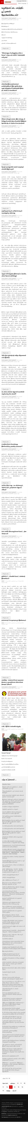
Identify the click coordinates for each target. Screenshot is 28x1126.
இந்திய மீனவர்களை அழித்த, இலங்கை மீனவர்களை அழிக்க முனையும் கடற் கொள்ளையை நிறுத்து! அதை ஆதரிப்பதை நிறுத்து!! (13, 1051)
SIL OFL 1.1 (19, 1117)
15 (18, 1087)
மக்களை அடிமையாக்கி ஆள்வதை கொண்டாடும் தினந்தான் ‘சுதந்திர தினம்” (12, 978)
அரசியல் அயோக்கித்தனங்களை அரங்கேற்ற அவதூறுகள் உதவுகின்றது (13, 1041)
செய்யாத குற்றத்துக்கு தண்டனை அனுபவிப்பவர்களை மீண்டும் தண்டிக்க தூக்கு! (12, 994)
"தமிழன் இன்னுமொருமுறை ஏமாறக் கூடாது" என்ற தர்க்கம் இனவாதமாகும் (13, 861)
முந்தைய (12, 1083)
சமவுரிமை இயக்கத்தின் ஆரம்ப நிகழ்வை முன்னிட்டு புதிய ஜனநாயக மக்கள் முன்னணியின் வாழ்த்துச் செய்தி (12, 922)
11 (3, 1087)
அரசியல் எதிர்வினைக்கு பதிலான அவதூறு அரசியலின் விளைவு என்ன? (13, 887)
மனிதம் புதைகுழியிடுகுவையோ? (10, 874)
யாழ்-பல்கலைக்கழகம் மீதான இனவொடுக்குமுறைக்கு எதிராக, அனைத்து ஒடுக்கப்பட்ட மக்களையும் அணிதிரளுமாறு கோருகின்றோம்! (13, 893)
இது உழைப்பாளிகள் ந (7, 951)
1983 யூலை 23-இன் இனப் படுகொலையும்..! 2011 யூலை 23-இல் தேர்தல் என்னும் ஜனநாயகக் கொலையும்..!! (13, 1004)
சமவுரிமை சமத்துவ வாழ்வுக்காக (10, 806)
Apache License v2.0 (12, 1115)
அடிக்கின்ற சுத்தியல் (7, 938)
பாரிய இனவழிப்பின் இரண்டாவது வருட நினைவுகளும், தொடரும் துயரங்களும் (12, 1017)
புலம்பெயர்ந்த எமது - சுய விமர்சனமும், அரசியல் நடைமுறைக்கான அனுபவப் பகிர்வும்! (12, 487)
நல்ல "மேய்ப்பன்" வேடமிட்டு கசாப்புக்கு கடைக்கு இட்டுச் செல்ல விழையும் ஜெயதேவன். (11, 1070)
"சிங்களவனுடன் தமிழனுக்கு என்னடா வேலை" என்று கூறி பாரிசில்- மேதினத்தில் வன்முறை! (13, 55)
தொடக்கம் (5, 1083)
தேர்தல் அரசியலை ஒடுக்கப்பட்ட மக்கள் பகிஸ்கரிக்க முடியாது (12, 787)
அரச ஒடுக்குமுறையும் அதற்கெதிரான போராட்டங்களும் (12, 816)
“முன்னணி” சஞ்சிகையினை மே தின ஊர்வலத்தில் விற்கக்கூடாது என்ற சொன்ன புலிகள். (13, 1022)
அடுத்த (8, 1090)
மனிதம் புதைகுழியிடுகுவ (8, 877)
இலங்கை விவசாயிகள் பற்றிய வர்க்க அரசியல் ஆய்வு (14, 968)
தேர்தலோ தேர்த (6, 784)
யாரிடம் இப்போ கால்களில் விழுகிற (11, 726)
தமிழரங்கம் (5, 1111)
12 (7, 1087)
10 (24, 1083)
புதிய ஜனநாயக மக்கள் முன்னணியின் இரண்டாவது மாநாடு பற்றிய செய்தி (12, 1045)
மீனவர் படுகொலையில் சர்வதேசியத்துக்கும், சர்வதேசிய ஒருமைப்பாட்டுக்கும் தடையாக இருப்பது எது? (13, 1036)
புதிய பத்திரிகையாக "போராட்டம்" (10, 880)
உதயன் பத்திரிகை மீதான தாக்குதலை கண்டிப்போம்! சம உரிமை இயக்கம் (12, 812)
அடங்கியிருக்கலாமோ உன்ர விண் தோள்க (12, 826)
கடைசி (14, 1090)
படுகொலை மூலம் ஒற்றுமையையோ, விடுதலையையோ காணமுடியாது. (11, 903)
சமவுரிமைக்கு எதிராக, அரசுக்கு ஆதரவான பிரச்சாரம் (13, 857)
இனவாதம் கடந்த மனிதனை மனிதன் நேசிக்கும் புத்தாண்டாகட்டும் (11, 883)
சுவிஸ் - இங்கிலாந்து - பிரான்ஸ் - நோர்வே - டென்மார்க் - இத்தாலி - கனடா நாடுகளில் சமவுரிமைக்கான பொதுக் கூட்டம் (13, 870)
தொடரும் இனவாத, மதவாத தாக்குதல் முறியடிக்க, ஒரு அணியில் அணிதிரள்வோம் (13, 907)
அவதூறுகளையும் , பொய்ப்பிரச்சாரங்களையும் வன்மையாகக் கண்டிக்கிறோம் (13, 845)
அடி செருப (5, 974)
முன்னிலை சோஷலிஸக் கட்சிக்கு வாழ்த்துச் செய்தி (13, 958)
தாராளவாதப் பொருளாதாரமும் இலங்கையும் (14, 620)
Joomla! (3, 1106)
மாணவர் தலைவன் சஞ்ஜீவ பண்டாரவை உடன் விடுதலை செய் (13, 926)
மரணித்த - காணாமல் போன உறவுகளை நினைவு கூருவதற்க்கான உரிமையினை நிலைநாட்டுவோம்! (12, 682)
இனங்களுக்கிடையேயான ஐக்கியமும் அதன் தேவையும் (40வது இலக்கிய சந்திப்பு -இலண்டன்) (13, 832)
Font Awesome (5, 1117)
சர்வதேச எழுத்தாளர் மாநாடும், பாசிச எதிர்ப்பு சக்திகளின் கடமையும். (13, 1059)
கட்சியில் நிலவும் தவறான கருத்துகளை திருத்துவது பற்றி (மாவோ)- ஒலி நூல (12, 999)
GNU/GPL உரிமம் (8, 1106)
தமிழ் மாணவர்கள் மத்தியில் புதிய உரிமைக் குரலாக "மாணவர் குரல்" (13, 795)
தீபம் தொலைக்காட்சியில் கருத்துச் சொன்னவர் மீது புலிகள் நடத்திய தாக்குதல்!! (13, 1009)
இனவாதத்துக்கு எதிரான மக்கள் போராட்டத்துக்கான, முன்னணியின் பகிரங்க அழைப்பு (13, 916)
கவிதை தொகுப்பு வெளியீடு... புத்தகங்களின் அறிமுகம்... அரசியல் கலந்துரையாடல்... (13, 931)
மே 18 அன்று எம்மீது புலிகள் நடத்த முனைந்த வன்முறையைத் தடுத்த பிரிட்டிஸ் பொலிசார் (13, 1013)
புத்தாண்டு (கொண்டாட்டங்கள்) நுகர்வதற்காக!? (10, 989)
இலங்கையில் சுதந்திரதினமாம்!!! (10, 1056)
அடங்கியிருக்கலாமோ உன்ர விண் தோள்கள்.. (13, 828)
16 (22, 1087)
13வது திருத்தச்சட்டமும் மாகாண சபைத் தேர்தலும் (12, 791)
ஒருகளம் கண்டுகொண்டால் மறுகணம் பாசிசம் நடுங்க (12, 911)
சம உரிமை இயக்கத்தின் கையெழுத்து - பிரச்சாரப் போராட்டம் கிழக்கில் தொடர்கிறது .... (13, 841)
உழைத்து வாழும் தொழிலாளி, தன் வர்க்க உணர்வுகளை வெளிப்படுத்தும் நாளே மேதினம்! (14, 947)
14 (14, 1087)
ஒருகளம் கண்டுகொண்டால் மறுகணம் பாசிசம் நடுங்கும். (12, 898)
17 (3, 1090)
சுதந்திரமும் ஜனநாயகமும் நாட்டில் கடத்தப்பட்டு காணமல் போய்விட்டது (11, 954)
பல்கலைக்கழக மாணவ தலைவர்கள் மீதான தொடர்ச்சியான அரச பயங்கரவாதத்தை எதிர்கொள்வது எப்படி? (13, 943)
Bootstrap (4, 1113)
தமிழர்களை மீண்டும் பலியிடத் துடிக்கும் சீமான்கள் (12, 837)
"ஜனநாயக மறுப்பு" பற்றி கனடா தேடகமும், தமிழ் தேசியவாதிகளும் (12, 935)
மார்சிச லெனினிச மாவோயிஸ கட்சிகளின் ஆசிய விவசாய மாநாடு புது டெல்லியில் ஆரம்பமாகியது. (13, 963)
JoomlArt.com (20, 1104)
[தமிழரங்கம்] (8, 2)
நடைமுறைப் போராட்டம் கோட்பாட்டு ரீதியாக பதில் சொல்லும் (13, 865)
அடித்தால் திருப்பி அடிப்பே (8, 972)
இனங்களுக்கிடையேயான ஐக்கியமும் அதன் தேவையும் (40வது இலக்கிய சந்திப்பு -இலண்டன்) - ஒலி (13, 821)
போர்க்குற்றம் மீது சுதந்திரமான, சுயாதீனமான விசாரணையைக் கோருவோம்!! (13, 1027)
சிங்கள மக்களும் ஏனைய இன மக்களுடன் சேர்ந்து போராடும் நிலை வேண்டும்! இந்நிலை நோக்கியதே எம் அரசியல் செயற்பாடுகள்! (14, 121)
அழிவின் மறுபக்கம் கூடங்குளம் (10, 809)
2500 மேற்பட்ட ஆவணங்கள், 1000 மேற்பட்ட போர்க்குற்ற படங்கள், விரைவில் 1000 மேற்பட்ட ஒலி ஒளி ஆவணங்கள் (13, 1064)
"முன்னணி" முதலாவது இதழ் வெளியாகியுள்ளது (9, 1031)
